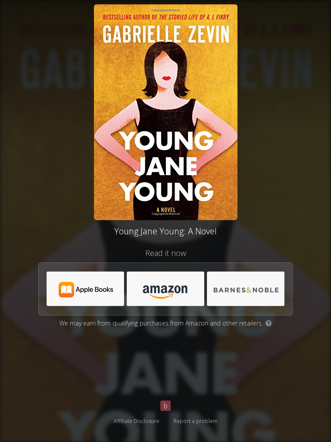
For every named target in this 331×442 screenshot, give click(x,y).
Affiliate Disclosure (136, 421)
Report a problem (196, 421)
